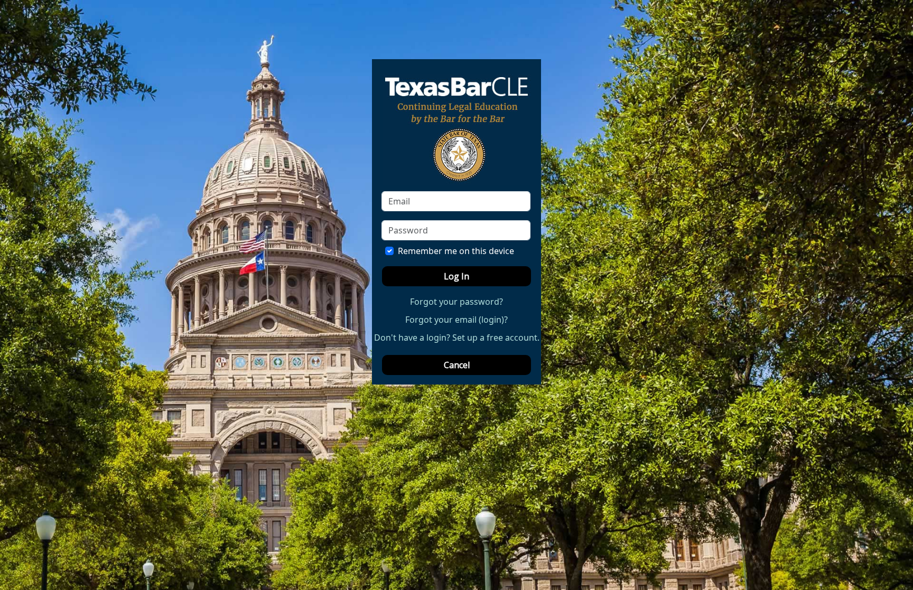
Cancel (457, 365)
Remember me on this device (456, 251)
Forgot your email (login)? (456, 319)
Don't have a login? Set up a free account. (456, 337)
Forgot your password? (456, 301)
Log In (456, 276)
